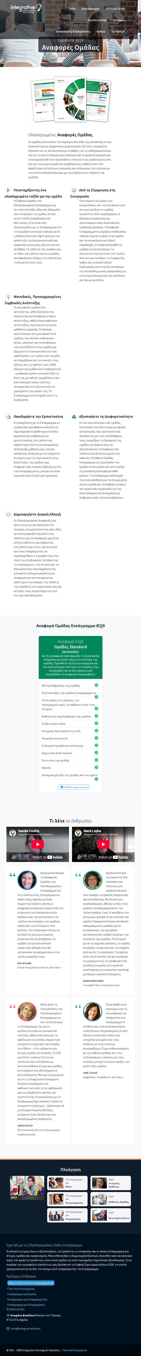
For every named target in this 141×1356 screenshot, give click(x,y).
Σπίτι (72, 8)
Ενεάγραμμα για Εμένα (21, 1294)
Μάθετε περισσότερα (76, 787)
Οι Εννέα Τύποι (115, 8)
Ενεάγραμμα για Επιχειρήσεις (26, 1304)
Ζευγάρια (119, 20)
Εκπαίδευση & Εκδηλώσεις (73, 31)
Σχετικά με (118, 31)
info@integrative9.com (25, 1328)
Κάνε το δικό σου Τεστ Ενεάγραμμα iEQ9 (31, 1283)
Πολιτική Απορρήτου (75, 1350)
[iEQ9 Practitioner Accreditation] (27, 1188)
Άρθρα (101, 31)
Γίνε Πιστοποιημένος (21, 1289)
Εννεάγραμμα (91, 8)
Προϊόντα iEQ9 (97, 20)
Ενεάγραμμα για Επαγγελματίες (27, 1299)
